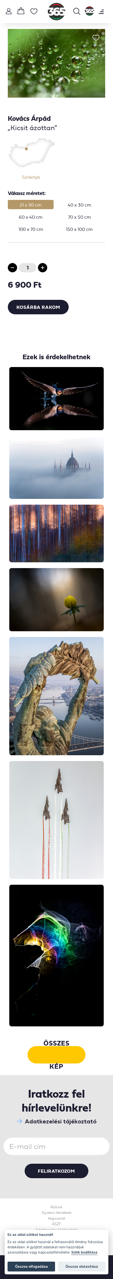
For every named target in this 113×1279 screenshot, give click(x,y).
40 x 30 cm (79, 204)
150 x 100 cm (79, 229)
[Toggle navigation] (101, 12)
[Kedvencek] (33, 12)
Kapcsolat (56, 1218)
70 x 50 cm (79, 217)
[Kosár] (20, 11)
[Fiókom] (9, 12)
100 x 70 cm (31, 229)
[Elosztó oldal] (89, 11)
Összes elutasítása (81, 1266)
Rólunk (56, 1207)
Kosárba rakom (38, 307)
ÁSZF (56, 1224)
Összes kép (56, 1054)
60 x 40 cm (31, 217)
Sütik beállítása (84, 1252)
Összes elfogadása (31, 1266)
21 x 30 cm (31, 204)
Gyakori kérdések (57, 1212)
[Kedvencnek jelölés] (95, 38)
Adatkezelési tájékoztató (60, 1121)
